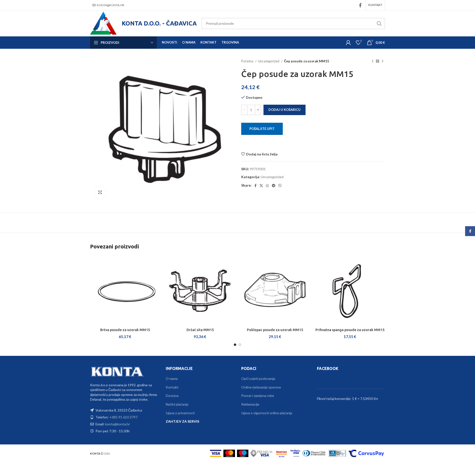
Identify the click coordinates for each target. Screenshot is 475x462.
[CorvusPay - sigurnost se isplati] (366, 452)
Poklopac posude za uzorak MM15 (275, 330)
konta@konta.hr (110, 5)
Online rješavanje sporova (261, 387)
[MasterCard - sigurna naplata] (229, 452)
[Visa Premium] (261, 452)
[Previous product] (372, 61)
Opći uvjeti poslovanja (258, 378)
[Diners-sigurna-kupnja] (337, 452)
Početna (247, 61)
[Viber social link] (280, 185)
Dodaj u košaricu (284, 110)
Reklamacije (250, 404)
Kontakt (172, 387)
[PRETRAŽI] (379, 23)
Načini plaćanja (177, 404)
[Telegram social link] (273, 185)
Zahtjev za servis (182, 421)
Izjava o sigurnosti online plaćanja (266, 413)
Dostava (172, 395)
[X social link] (261, 185)
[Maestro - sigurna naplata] (243, 452)
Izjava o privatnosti (180, 413)
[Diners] (314, 452)
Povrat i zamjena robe (257, 395)
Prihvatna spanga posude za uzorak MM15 (349, 330)
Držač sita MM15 (200, 330)
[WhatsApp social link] (267, 185)
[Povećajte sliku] (100, 192)
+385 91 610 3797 (123, 417)
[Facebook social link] (360, 5)
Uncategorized (269, 61)
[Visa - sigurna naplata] (215, 452)
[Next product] (382, 61)
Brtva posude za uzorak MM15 (125, 330)
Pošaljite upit (262, 129)
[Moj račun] (348, 43)
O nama (172, 378)
